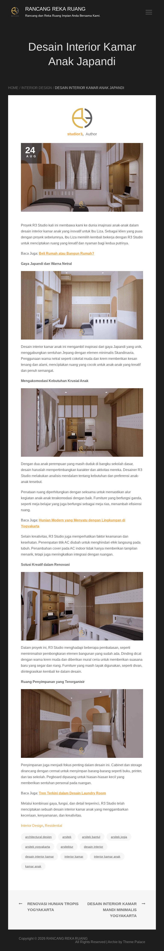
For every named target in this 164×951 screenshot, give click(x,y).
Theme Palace (134, 942)
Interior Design (32, 825)
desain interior (93, 846)
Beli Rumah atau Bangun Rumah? (66, 253)
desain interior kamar (39, 856)
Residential (53, 825)
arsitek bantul (91, 837)
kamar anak (33, 866)
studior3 (74, 134)
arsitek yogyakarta (37, 846)
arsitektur (67, 846)
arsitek (66, 837)
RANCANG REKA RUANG (55, 9)
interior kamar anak (107, 856)
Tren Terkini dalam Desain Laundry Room (72, 793)
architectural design (38, 837)
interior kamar (73, 856)
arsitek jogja (119, 837)
